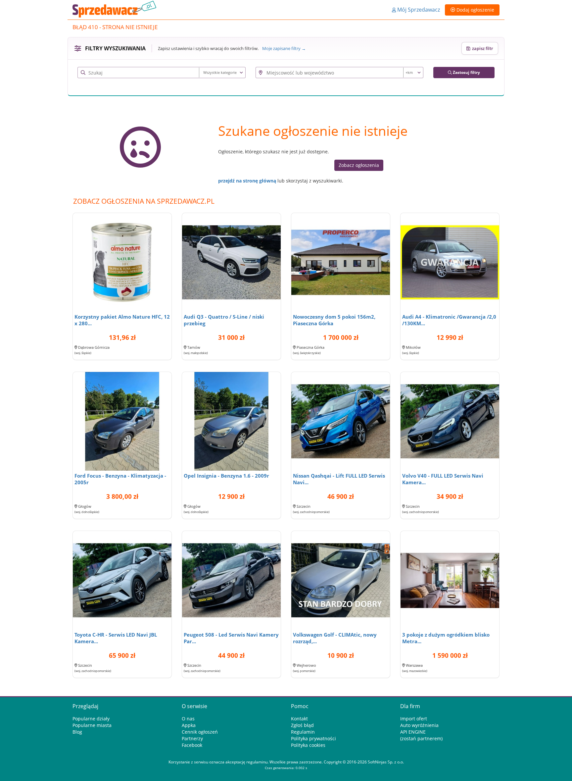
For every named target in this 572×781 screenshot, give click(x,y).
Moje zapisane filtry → (284, 48)
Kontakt (299, 718)
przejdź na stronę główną (247, 181)
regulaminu (256, 762)
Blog (77, 732)
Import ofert (413, 718)
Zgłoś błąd (302, 725)
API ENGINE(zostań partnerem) (421, 735)
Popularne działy (91, 718)
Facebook (192, 745)
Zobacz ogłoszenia (359, 165)
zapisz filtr (481, 48)
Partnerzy (192, 738)
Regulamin (303, 732)
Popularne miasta (92, 725)
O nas (188, 718)
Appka (189, 725)
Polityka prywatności (313, 738)
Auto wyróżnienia (419, 725)
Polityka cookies (308, 745)
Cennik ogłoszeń (200, 732)
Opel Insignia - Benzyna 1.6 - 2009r (226, 475)
